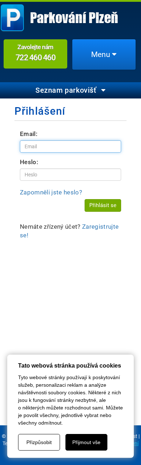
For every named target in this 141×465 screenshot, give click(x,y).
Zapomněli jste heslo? (51, 192)
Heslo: (29, 162)
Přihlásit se (102, 205)
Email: (29, 133)
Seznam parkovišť (66, 90)
